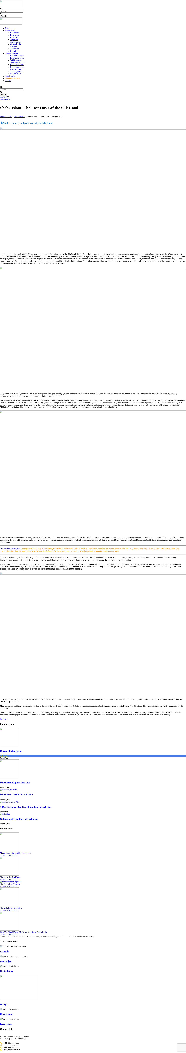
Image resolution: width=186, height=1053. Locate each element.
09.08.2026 (4, 910)
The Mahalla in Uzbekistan (11, 908)
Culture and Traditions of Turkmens (19, 819)
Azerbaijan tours (16, 71)
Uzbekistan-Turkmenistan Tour (16, 794)
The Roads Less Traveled (10, 884)
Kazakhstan (14, 33)
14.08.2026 (4, 886)
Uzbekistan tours (17, 65)
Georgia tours (15, 74)
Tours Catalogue (11, 53)
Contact (8, 81)
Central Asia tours (17, 67)
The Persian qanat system (10, 549)
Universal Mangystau (11, 751)
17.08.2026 (4, 879)
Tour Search (10, 76)
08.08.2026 (4, 934)
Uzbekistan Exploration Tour (15, 782)
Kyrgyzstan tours (17, 58)
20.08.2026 (4, 855)
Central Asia (6, 971)
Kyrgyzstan (14, 35)
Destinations (10, 30)
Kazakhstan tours (17, 55)
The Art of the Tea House (10, 877)
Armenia (13, 46)
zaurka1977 (4, 97)
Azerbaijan (14, 49)
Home (7, 28)
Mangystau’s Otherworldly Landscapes (15, 853)
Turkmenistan (15, 42)
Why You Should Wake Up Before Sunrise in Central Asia (23, 932)
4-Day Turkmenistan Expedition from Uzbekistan (25, 806)
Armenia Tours (16, 69)
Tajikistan (14, 40)
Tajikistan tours (16, 60)
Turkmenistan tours (17, 62)
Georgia (13, 51)
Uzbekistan (14, 37)
